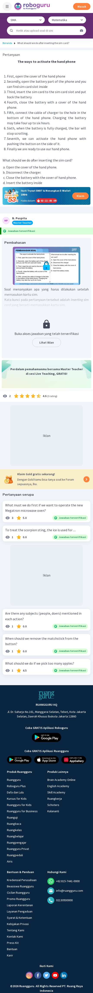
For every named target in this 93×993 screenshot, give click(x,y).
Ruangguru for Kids (19, 805)
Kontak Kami (15, 936)
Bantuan (12, 949)
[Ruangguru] (46, 695)
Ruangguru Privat (18, 849)
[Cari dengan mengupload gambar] (81, 30)
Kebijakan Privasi (18, 924)
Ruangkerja (54, 799)
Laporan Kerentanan (20, 905)
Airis (10, 861)
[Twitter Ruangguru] (46, 975)
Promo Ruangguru (18, 899)
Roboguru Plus (16, 786)
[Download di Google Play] (46, 737)
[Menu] (7, 6)
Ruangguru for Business (22, 811)
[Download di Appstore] (46, 760)
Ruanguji (12, 817)
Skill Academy (56, 792)
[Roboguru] (32, 6)
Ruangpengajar (16, 842)
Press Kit (13, 943)
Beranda (7, 43)
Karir (10, 955)
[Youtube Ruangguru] (55, 975)
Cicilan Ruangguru (18, 893)
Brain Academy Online (61, 780)
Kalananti (53, 811)
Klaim (80, 196)
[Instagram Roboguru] (29, 975)
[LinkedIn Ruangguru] (63, 975)
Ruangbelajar (15, 836)
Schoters (53, 805)
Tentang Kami (15, 930)
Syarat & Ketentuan (19, 918)
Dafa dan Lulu (15, 792)
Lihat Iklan (46, 342)
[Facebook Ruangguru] (37, 975)
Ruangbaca (14, 824)
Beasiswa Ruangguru (20, 886)
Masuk (81, 6)
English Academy (58, 786)
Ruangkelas (14, 830)
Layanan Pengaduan (19, 911)
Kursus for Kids (17, 799)
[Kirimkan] (11, 30)
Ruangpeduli (15, 855)
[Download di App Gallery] (73, 760)
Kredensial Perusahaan (22, 880)
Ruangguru (14, 780)
